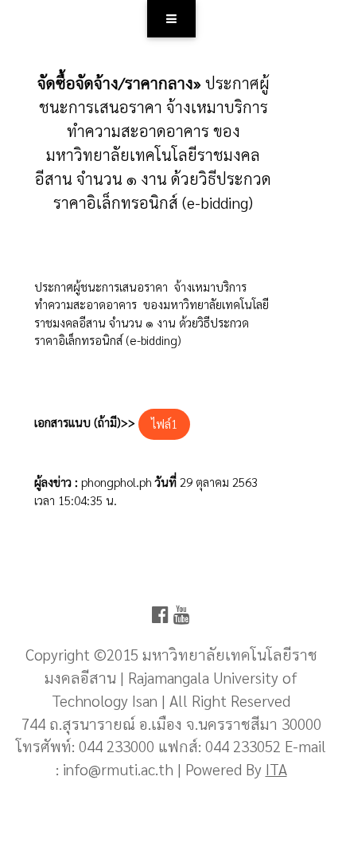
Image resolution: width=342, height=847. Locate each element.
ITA (276, 768)
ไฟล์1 (164, 423)
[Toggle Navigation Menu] (171, 18)
